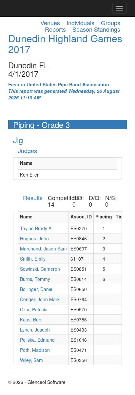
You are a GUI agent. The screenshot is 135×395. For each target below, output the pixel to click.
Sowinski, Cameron (40, 269)
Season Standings (96, 29)
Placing (103, 216)
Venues (50, 22)
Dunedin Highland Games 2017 (65, 43)
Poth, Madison (35, 350)
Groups (110, 22)
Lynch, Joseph (35, 329)
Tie (119, 216)
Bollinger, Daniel (36, 289)
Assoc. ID (81, 216)
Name (26, 163)
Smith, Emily (33, 258)
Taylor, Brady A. (36, 228)
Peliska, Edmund (37, 339)
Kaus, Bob (30, 319)
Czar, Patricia (34, 309)
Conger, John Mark (40, 299)
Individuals (80, 22)
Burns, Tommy (35, 279)
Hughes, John (34, 238)
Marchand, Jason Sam (43, 248)
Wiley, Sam (31, 360)
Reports (55, 29)
